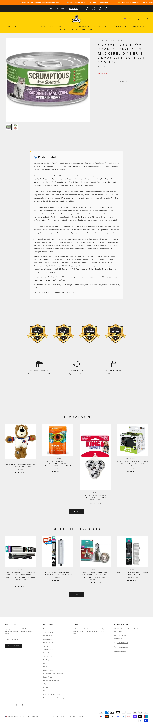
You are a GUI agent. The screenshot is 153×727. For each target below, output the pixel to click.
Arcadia (20, 570)
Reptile (25, 26)
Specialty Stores (140, 26)
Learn (62, 29)
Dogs (7, 26)
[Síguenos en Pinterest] (17, 705)
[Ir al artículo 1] (9, 127)
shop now (73, 8)
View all (76, 511)
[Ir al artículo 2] (15, 127)
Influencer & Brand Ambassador (53, 674)
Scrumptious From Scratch (110, 40)
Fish (51, 26)
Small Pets (63, 26)
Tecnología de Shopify (76, 716)
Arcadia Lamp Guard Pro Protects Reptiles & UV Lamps (132, 574)
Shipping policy (48, 650)
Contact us (46, 646)
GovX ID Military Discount (51, 681)
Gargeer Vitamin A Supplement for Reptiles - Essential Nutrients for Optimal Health (58, 463)
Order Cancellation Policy (51, 694)
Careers (45, 667)
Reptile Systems (132, 458)
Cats (16, 26)
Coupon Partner (48, 643)
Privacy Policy (47, 639)
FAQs (45, 663)
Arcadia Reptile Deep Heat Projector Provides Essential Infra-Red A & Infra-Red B (95, 575)
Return (45, 687)
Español (35, 716)
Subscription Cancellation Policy (53, 698)
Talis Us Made (87, 29)
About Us (73, 29)
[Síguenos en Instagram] (11, 705)
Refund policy (47, 636)
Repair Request (48, 677)
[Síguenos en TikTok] (22, 705)
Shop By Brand (100, 26)
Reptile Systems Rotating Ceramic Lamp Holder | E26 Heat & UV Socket (132, 463)
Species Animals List (81, 26)
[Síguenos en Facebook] (6, 705)
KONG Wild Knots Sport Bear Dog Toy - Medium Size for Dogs (20, 466)
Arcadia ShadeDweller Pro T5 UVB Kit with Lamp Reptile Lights (58, 574)
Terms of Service (48, 632)
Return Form (47, 653)
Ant (35, 26)
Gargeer (58, 458)
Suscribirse (13, 646)
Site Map (46, 660)
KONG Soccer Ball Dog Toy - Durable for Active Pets (95, 496)
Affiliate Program (48, 670)
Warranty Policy (48, 656)
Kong (20, 462)
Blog (44, 691)
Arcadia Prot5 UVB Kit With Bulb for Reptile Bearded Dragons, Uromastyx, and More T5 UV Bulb (20, 575)
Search (45, 629)
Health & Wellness (119, 26)
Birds (43, 26)
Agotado (123, 81)
